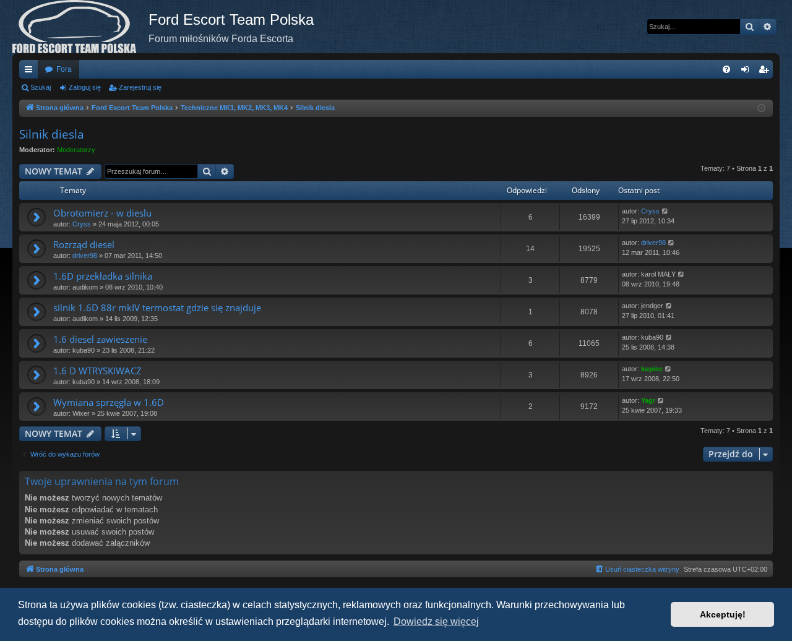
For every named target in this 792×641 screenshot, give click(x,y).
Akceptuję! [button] (723, 614)
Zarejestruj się (140, 87)
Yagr (648, 400)
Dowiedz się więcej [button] (436, 621)
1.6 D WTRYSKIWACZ (97, 370)
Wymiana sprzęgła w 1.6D (108, 402)
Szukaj (40, 87)
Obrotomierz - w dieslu (102, 213)
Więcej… (31, 72)
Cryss (81, 224)
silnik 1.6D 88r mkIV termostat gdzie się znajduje (157, 307)
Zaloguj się (85, 87)
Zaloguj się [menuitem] (747, 72)
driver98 (84, 255)
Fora (64, 69)
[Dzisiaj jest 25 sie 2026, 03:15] (761, 108)
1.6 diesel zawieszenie (100, 339)
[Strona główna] (80, 26)
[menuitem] (726, 69)
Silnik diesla (51, 134)
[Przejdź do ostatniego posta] (665, 211)
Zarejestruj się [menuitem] (766, 72)
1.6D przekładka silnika (102, 276)
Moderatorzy (76, 149)
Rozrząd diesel (83, 244)
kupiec (652, 368)
